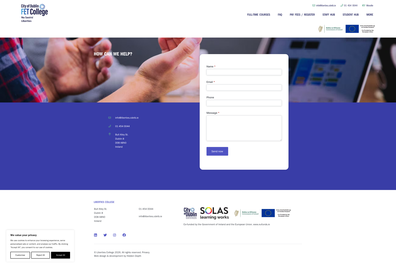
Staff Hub (329, 14)
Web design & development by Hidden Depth (117, 256)
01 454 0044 (350, 5)
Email (211, 81)
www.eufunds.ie (261, 224)
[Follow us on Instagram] (118, 235)
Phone (210, 97)
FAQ (280, 14)
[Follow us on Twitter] (108, 235)
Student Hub (351, 14)
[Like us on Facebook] (127, 235)
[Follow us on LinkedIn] (98, 235)
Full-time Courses (258, 14)
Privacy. (146, 252)
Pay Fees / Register (302, 14)
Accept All (60, 255)
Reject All (40, 255)
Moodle (369, 5)
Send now (217, 151)
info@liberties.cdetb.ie (326, 5)
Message (213, 112)
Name (211, 66)
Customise (20, 255)
